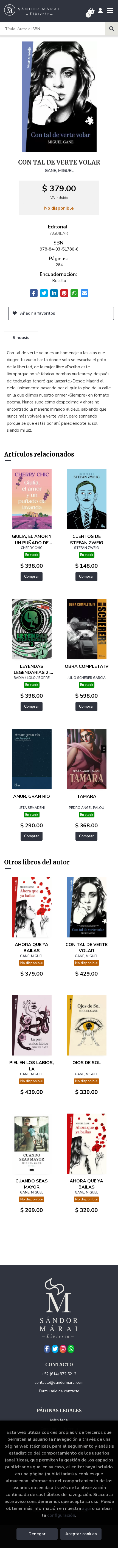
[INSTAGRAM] (63, 1349)
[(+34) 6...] (71, 1349)
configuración (61, 1515)
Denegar (37, 1534)
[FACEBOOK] (47, 1349)
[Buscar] (111, 28)
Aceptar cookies (81, 1534)
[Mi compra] (91, 11)
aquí (86, 1508)
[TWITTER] (55, 1349)
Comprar (31, 576)
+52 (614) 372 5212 (59, 1374)
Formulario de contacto (59, 1391)
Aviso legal (59, 1420)
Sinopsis (21, 337)
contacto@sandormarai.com (59, 1382)
